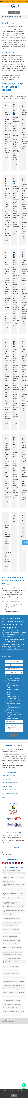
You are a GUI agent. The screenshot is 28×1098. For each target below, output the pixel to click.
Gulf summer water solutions (10, 944)
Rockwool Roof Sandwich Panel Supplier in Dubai (13, 911)
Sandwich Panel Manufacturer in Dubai (13, 907)
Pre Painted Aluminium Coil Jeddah (12, 954)
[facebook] (6, 863)
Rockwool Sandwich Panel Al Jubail (11, 1015)
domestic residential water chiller (11, 918)
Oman (4, 870)
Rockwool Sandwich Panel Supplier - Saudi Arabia (13, 996)
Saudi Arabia (12, 870)
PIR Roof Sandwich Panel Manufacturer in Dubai (13, 885)
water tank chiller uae (8, 915)
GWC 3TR (5, 933)
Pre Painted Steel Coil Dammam (11, 966)
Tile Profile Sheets (12, 711)
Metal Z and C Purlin (12, 713)
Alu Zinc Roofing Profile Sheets (13, 686)
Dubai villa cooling (15, 933)
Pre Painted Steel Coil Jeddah (10, 970)
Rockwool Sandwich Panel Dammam (12, 1008)
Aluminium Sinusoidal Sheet (12, 693)
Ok (14, 1095)
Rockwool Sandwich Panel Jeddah (11, 1004)
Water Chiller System (8, 881)
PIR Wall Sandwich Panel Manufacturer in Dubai (13, 894)
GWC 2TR (16, 929)
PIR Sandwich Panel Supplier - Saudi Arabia (13, 981)
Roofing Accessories (12, 718)
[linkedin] (13, 863)
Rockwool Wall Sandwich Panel (13, 708)
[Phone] (24, 1085)
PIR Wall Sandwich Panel (13, 702)
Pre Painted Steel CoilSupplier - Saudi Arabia (12, 977)
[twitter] (16, 863)
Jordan (5, 877)
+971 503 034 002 (20, 641)
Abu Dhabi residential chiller (10, 936)
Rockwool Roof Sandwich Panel (14, 704)
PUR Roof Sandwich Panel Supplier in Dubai (13, 992)
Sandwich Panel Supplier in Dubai (11, 940)
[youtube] (3, 863)
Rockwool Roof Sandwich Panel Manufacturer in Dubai (11, 898)
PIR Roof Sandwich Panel (13, 698)
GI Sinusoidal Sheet (12, 684)
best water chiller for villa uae (10, 925)
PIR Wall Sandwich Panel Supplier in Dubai (13, 1011)
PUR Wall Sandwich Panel (14, 700)
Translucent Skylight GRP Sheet (14, 715)
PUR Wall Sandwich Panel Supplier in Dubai (13, 985)
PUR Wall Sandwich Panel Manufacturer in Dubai (13, 889)
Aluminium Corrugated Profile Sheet (13, 690)
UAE (19, 870)
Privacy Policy (11, 1021)
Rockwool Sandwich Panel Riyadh (11, 1000)
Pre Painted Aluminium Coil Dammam (12, 951)
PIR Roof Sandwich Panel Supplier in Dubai (13, 989)
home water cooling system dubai (11, 922)
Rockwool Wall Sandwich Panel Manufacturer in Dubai (10, 903)
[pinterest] (19, 863)
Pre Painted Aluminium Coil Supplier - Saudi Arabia (12, 962)
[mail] (22, 863)
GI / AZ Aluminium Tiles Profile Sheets (13, 681)
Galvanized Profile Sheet (13, 678)
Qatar (4, 874)
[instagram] (9, 863)
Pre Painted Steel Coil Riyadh (10, 973)
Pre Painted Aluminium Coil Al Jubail (12, 947)
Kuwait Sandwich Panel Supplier (17, 874)
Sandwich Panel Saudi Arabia (17, 877)
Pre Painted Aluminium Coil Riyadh (11, 958)
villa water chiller (7, 929)
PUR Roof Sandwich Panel (14, 696)
